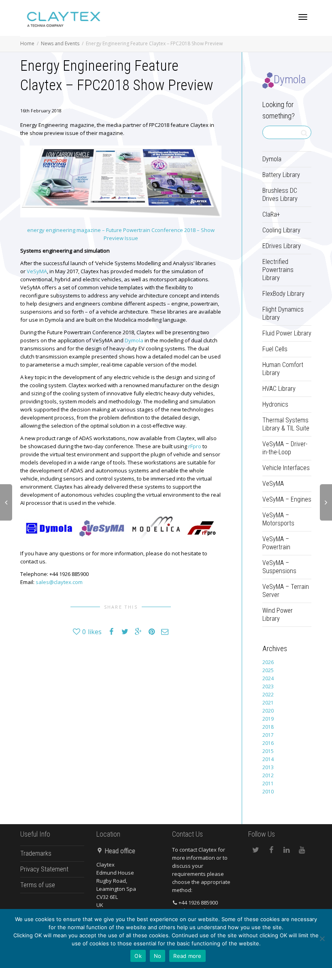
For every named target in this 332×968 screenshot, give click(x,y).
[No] (322, 938)
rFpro (194, 446)
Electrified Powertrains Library (278, 270)
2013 (268, 767)
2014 (268, 759)
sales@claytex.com (59, 582)
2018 (268, 726)
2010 (268, 791)
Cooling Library (281, 230)
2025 (268, 670)
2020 (268, 710)
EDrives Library (281, 246)
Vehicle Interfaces (286, 468)
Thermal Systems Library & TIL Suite (285, 424)
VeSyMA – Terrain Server (285, 591)
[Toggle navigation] (303, 17)
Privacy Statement (44, 869)
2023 (268, 686)
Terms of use (37, 885)
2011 (268, 783)
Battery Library (281, 175)
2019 (268, 718)
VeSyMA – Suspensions (279, 567)
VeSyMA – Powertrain (276, 543)
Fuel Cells (274, 349)
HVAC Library (279, 388)
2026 (268, 662)
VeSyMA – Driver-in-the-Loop (284, 448)
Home (27, 43)
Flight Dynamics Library (283, 313)
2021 (268, 702)
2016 (268, 743)
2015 (268, 751)
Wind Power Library (277, 614)
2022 (268, 694)
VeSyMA (37, 271)
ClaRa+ (271, 214)
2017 (268, 735)
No (158, 956)
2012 (268, 775)
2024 (268, 678)
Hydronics (275, 404)
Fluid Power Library (286, 333)
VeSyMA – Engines (286, 499)
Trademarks (35, 853)
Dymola (134, 340)
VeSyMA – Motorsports (278, 519)
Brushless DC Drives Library (280, 194)
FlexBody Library (283, 293)
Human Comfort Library (282, 369)
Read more (187, 956)
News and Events (60, 43)
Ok (138, 956)
